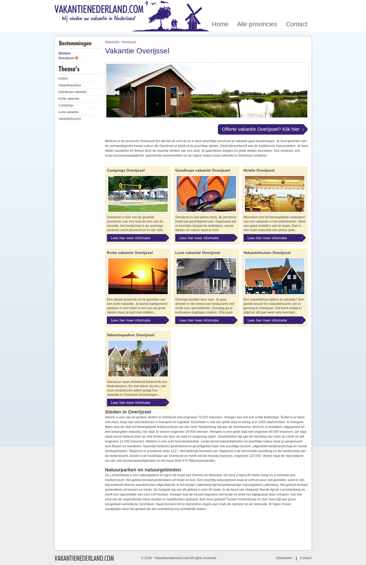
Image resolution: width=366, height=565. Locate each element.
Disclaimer (284, 558)
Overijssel (66, 58)
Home (220, 6)
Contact (297, 6)
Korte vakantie (68, 99)
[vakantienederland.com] (98, 14)
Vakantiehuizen (69, 119)
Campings (65, 105)
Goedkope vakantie (72, 92)
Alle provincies (257, 6)
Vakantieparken (69, 85)
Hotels (63, 78)
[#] (84, 560)
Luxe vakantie (68, 112)
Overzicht (112, 42)
